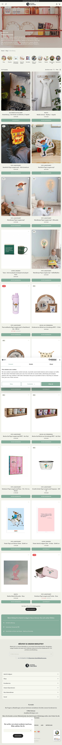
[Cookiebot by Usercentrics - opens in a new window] (49, 360)
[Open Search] (6, 4)
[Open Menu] (2, 4)
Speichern (18, 736)
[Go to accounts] (56, 4)
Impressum (49, 725)
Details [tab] (31, 364)
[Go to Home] (31, 4)
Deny (11, 384)
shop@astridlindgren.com (31, 713)
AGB (42, 725)
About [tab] (51, 364)
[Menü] (59, 731)
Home (2, 50)
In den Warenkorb (46, 120)
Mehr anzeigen (31, 609)
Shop (7, 50)
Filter (57, 69)
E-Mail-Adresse (31, 711)
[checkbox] (16, 658)
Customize (30, 384)
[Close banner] (59, 359)
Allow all (50, 384)
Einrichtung (12, 50)
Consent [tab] (10, 364)
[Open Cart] (58, 4)
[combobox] (18, 730)
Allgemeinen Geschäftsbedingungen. (37, 658)
